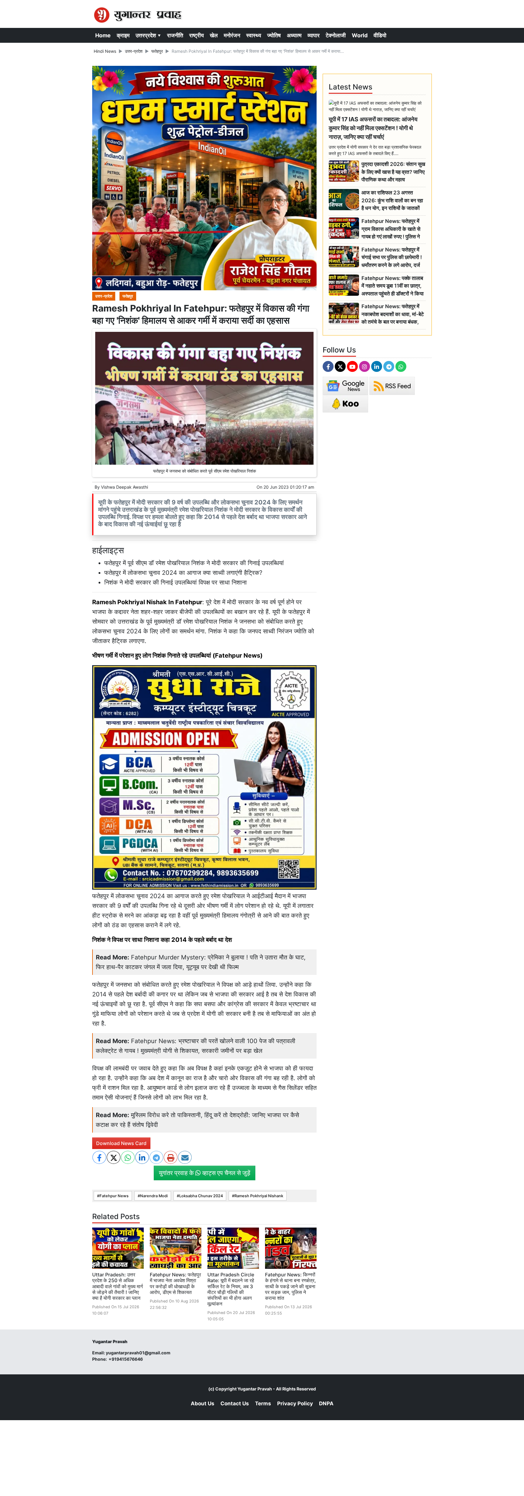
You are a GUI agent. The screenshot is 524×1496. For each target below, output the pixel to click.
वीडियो (380, 35)
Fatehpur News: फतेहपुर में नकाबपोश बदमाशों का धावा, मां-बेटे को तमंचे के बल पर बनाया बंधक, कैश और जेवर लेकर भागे (392, 314)
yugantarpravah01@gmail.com (138, 1352)
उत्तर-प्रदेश (134, 51)
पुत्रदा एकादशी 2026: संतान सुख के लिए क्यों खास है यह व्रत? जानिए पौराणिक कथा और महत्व (393, 172)
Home (103, 35)
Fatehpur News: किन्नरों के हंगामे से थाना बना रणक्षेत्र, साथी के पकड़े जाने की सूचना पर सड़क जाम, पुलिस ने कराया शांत (290, 1286)
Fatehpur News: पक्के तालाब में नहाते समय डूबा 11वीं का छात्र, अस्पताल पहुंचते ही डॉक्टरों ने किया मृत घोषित (392, 286)
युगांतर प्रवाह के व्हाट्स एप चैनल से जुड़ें (204, 1173)
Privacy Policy (295, 1403)
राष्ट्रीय (196, 35)
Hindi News (105, 51)
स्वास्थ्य (253, 35)
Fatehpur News (114, 1196)
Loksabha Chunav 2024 (201, 1196)
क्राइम (123, 35)
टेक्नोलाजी (336, 35)
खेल (214, 35)
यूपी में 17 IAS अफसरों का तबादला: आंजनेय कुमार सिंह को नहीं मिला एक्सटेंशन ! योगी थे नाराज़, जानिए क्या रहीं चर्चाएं (373, 128)
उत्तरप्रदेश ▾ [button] (148, 35)
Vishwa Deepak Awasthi (124, 487)
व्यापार (313, 35)
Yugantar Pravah (254, 1388)
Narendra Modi (154, 1196)
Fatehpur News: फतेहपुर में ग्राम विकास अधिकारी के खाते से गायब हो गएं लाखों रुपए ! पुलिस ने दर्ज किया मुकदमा (390, 229)
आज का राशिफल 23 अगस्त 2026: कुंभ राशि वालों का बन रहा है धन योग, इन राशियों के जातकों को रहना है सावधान (392, 201)
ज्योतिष (274, 35)
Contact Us (234, 1403)
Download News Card (121, 1143)
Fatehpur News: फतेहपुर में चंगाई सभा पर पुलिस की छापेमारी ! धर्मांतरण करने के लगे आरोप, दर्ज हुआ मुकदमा (391, 258)
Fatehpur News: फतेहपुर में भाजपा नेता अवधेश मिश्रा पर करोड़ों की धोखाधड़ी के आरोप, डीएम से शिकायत (175, 1283)
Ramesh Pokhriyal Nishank (258, 1196)
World (360, 35)
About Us (202, 1403)
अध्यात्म (294, 35)
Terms (263, 1403)
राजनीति (175, 35)
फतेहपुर (157, 51)
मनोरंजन (232, 35)
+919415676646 (126, 1359)
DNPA (326, 1403)
